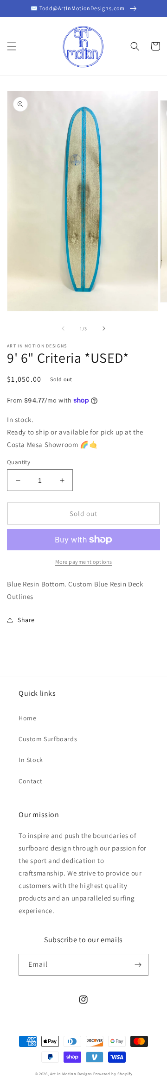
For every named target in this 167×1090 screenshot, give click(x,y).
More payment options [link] (83, 561)
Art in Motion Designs (71, 1073)
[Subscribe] (138, 965)
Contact (30, 781)
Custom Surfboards (48, 739)
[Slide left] (63, 328)
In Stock (31, 760)
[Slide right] (104, 328)
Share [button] (26, 620)
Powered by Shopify (113, 1073)
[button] (11, 46)
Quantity (18, 462)
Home (27, 718)
